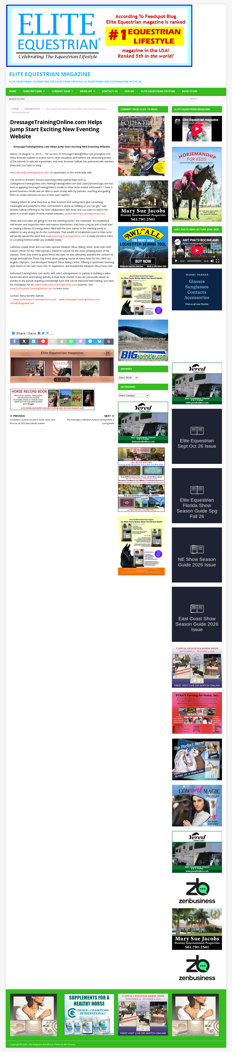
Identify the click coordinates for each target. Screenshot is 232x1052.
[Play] (176, 261)
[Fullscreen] (217, 261)
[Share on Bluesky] (99, 342)
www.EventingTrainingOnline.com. (85, 213)
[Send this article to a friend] (52, 342)
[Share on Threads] (108, 342)
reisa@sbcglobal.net (22, 303)
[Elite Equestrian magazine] (99, 65)
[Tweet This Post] (24, 342)
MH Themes (69, 1044)
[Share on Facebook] (14, 342)
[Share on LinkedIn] (33, 342)
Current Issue (61, 91)
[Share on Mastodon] (80, 342)
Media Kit (86, 91)
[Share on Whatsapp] (71, 342)
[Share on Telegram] (90, 342)
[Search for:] (205, 98)
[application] (197, 250)
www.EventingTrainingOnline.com (66, 236)
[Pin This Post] (43, 342)
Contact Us (110, 91)
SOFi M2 (129, 91)
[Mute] (212, 261)
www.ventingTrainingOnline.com (29, 172)
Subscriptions (32, 91)
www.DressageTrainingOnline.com (79, 299)
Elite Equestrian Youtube (158, 91)
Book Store (189, 91)
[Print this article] (61, 342)
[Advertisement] (143, 601)
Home (12, 91)
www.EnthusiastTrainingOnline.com (55, 284)
